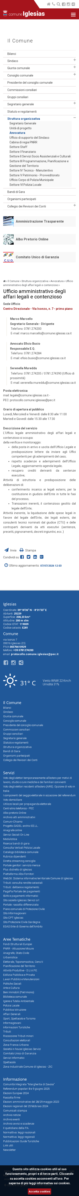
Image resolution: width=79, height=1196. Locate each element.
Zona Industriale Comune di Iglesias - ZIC (27, 1066)
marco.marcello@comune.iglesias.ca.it (46, 333)
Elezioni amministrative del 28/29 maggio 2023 (31, 1101)
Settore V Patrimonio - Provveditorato (34, 175)
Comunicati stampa (15, 1110)
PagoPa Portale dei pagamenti (21, 891)
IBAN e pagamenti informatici (20, 895)
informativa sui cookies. (54, 1183)
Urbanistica (10, 957)
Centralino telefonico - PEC (18, 808)
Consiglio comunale (20, 75)
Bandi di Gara (16, 192)
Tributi (7, 1031)
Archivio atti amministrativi (19, 817)
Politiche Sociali (12, 983)
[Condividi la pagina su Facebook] (22, 557)
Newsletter (9, 1149)
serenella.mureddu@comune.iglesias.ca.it (48, 382)
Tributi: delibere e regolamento (21, 887)
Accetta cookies (39, 1191)
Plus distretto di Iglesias (17, 869)
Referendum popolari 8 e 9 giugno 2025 (26, 1088)
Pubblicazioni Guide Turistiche (21, 1141)
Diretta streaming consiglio (19, 860)
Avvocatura (17, 133)
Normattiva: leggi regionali (19, 1136)
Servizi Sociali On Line (16, 834)
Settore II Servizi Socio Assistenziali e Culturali (40, 156)
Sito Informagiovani (14, 913)
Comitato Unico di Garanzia (37, 257)
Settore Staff (18, 147)
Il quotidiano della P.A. (16, 1128)
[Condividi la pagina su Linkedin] (36, 557)
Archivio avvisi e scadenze (18, 1123)
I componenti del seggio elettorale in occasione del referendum (39, 795)
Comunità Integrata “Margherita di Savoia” (29, 1084)
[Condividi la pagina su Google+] (42, 557)
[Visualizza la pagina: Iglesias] (4, 281)
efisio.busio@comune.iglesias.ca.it (43, 358)
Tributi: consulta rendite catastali (23, 882)
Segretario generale (20, 104)
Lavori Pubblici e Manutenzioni (21, 979)
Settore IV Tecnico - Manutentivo (31, 170)
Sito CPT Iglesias (13, 917)
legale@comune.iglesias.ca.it (29, 395)
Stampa (30, 550)
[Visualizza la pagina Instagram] (68, 4)
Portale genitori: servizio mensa (21, 865)
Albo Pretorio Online (32, 239)
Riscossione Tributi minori (18, 1036)
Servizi (9, 772)
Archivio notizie (12, 1115)
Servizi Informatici (13, 1057)
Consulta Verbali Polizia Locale (21, 847)
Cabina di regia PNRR (23, 142)
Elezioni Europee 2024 (16, 1093)
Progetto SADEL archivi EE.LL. (20, 825)
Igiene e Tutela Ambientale (18, 1001)
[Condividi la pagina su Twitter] (29, 557)
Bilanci (11, 53)
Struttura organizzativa (23, 118)
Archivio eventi (11, 1119)
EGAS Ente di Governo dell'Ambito (22, 926)
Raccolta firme (11, 1097)
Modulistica (10, 839)
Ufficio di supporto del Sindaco (29, 137)
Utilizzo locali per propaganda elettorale (27, 804)
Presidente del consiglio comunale (30, 82)
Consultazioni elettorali (16, 1040)
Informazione (15, 1079)
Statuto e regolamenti (22, 111)
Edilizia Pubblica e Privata (19, 974)
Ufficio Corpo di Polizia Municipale (31, 180)
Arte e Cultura (11, 987)
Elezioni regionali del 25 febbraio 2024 (25, 1106)
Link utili (8, 1145)
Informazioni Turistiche (16, 1027)
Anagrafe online (12, 830)
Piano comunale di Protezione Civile (24, 909)
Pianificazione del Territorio (19, 966)
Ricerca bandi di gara (16, 843)
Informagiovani (12, 1023)
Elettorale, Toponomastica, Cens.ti (23, 961)
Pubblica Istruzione (14, 1009)
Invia (13, 550)
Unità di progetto (20, 128)
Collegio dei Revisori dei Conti (26, 206)
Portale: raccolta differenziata (21, 904)
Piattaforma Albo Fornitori (18, 874)
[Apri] (75, 60)
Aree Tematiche (16, 939)
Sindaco (12, 61)
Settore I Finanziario (22, 151)
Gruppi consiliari (17, 97)
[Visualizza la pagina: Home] (49, 4)
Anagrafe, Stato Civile (16, 953)
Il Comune (20, 41)
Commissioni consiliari (22, 90)
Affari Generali (11, 1014)
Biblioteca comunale (15, 996)
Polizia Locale (11, 1005)
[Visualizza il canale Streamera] (73, 4)
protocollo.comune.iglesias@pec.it (32, 400)
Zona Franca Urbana (16, 1044)
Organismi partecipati (21, 199)
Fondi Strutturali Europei (17, 944)
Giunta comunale (18, 68)
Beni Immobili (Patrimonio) (18, 992)
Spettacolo (9, 1062)
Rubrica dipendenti (14, 856)
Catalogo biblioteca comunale (20, 852)
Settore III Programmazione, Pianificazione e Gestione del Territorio (39, 163)
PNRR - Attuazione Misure (18, 948)
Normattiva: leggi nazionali (19, 1132)
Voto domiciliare (12, 799)
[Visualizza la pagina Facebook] (63, 4)
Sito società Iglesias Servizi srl (21, 900)
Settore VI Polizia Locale (25, 184)
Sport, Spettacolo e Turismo (19, 1018)
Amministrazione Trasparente (40, 221)
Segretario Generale (22, 123)
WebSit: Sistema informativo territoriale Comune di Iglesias (38, 878)
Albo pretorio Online (14, 812)
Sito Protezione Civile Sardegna (21, 922)
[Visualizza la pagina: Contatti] (54, 4)
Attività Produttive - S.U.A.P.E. (20, 970)
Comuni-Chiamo (12, 821)
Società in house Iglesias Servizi (22, 1049)
